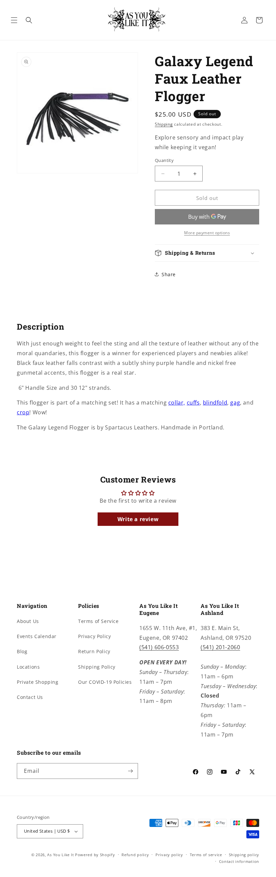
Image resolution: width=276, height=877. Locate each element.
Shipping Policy (96, 667)
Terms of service (206, 854)
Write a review (138, 519)
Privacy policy (169, 854)
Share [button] (169, 274)
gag (235, 402)
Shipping (164, 124)
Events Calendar (37, 636)
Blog (22, 651)
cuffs (193, 402)
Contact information (239, 861)
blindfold (215, 402)
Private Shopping (38, 682)
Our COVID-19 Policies (105, 682)
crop (23, 412)
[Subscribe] (130, 771)
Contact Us (30, 697)
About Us (28, 621)
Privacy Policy (94, 636)
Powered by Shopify (95, 854)
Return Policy (94, 651)
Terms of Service (98, 621)
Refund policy (135, 854)
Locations (28, 667)
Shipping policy (244, 854)
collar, (176, 402)
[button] (14, 20)
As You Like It (60, 854)
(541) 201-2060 (220, 647)
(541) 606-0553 (159, 647)
